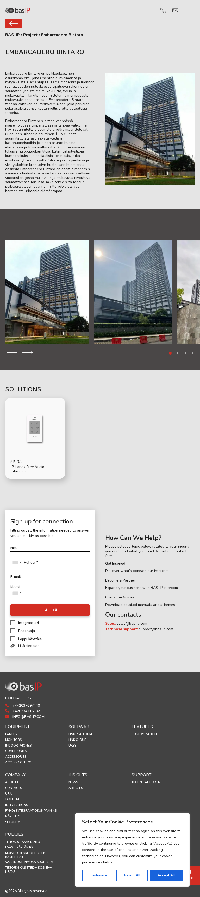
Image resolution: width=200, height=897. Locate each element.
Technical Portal (146, 782)
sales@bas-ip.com (132, 623)
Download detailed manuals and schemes (140, 605)
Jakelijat (12, 799)
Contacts (13, 788)
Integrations (16, 805)
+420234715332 (25, 711)
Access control (19, 762)
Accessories (15, 757)
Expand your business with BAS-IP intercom (141, 587)
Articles (75, 788)
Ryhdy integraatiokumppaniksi (31, 810)
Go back (13, 23)
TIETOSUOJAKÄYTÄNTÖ (22, 842)
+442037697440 (25, 705)
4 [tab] (192, 353)
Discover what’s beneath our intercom (136, 570)
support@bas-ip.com (156, 629)
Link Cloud (77, 740)
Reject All (132, 875)
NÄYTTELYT (13, 816)
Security (12, 822)
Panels (11, 734)
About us (13, 782)
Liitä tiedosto (29, 645)
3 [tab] (185, 353)
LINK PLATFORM (80, 734)
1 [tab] (170, 353)
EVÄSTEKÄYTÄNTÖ (19, 847)
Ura (8, 794)
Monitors (13, 740)
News (73, 782)
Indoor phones (18, 745)
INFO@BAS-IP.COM (28, 716)
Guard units (16, 751)
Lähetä (50, 610)
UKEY (72, 745)
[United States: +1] (17, 562)
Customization (144, 734)
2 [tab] (177, 353)
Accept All (166, 875)
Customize (98, 875)
